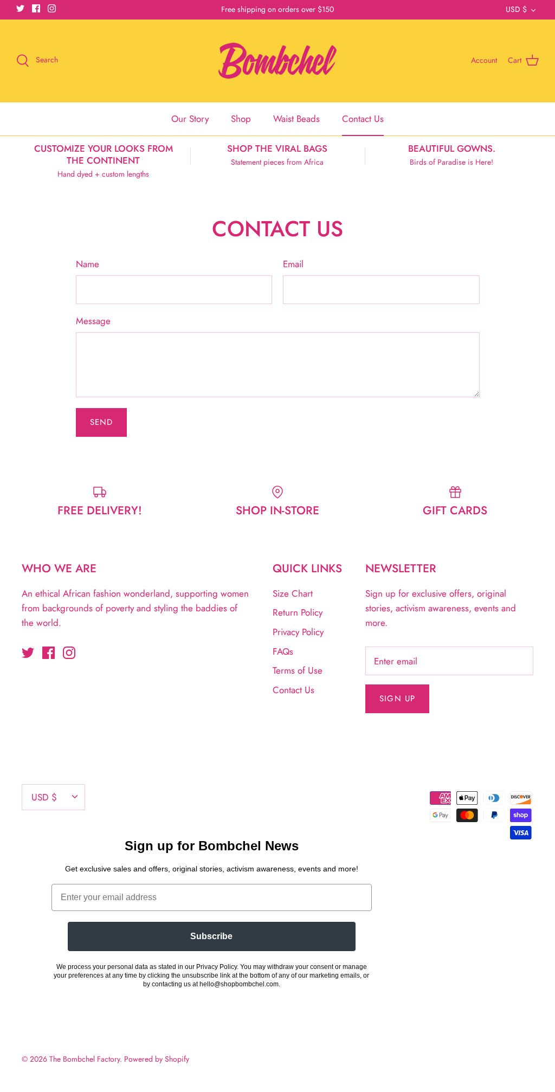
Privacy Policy (298, 631)
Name (87, 264)
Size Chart (293, 593)
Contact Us (363, 118)
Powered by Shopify (156, 1059)
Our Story (190, 118)
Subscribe (211, 936)
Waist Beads (296, 118)
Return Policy (297, 612)
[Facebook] (36, 8)
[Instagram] (52, 8)
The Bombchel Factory (84, 1059)
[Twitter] (20, 8)
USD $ (516, 9)
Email (293, 264)
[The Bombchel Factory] (277, 60)
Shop (241, 118)
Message (93, 321)
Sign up (397, 699)
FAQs (283, 651)
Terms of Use (297, 670)
